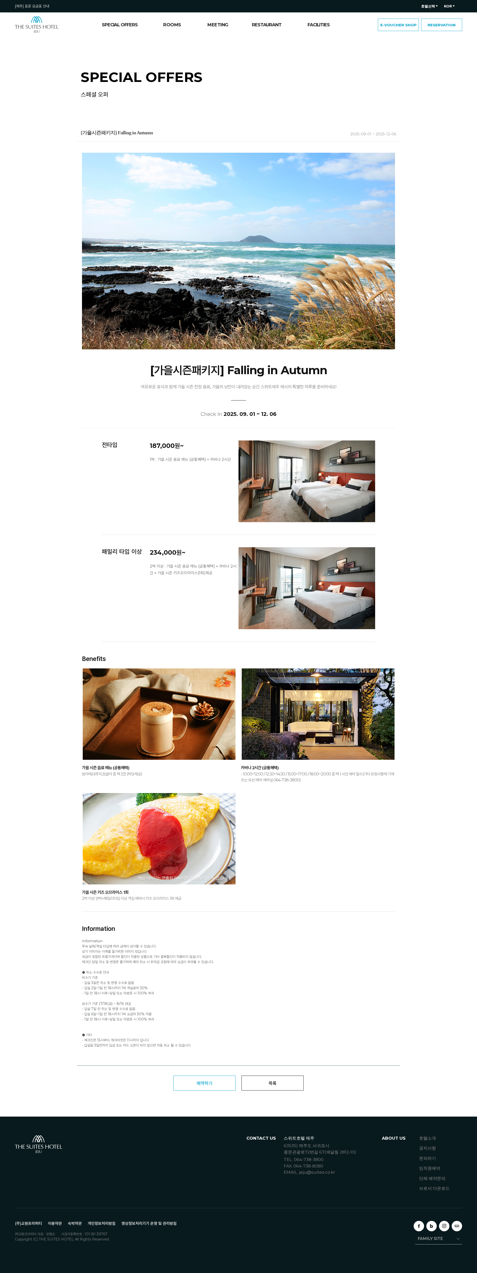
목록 (273, 1083)
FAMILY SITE (430, 1238)
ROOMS (172, 25)
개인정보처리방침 (102, 1223)
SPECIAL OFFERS (119, 25)
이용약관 (55, 1223)
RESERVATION (442, 25)
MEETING (217, 25)
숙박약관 (75, 1223)
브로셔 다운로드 (434, 1188)
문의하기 (427, 1158)
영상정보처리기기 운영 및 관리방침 (149, 1223)
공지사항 (427, 1148)
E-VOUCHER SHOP (398, 25)
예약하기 (204, 1083)
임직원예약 (429, 1168)
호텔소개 (427, 1138)
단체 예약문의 (432, 1178)
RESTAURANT (266, 25)
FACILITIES (318, 25)
